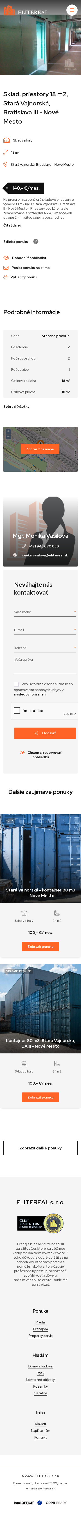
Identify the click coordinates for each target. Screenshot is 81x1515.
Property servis (41, 1336)
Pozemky (40, 1386)
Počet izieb (20, 369)
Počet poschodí (23, 358)
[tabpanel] (40, 45)
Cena (15, 336)
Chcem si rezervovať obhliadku (44, 754)
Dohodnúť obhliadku (29, 258)
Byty (40, 1373)
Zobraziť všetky (16, 406)
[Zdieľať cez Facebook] (33, 242)
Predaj (40, 1322)
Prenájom (40, 1329)
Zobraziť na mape (40, 449)
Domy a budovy (40, 1366)
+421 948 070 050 (43, 546)
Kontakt (40, 1437)
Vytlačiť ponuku (24, 277)
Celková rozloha (23, 381)
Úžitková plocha (23, 392)
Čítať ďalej (11, 225)
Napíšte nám (40, 1430)
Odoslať (48, 733)
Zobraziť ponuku (40, 946)
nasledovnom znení (30, 694)
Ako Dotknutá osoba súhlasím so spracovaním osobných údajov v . (43, 689)
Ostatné (40, 1393)
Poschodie (19, 347)
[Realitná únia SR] (40, 1232)
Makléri (40, 1424)
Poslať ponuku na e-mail (32, 268)
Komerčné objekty (40, 1380)
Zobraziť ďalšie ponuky (40, 1148)
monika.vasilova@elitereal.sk (44, 555)
